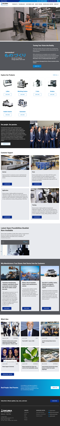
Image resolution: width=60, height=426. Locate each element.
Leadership (26, 412)
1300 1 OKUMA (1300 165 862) (11, 420)
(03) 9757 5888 (7, 419)
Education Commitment (41, 414)
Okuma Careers (39, 416)
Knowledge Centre (40, 410)
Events (25, 414)
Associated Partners (40, 412)
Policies (25, 419)
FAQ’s (25, 416)
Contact (25, 417)
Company (26, 410)
